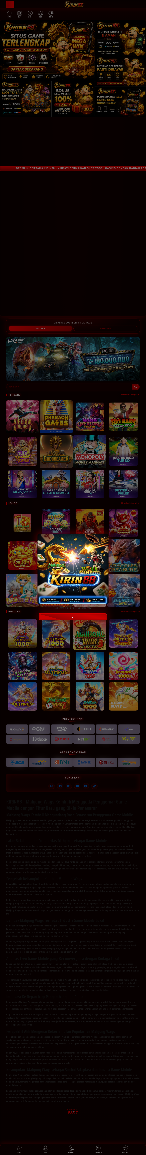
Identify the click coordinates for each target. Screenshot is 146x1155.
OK (73, 617)
